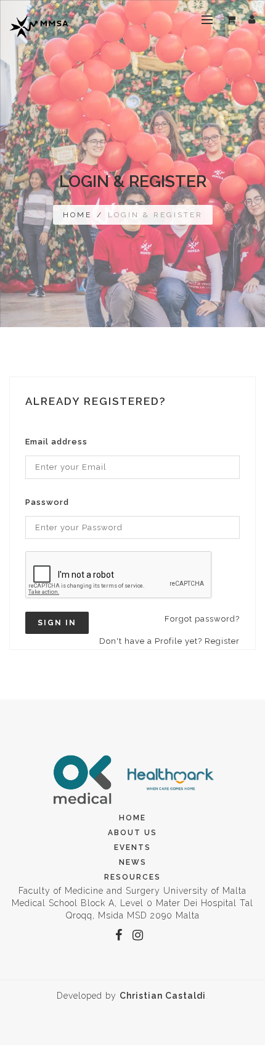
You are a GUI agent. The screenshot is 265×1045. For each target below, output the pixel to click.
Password (47, 502)
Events (132, 847)
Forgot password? (202, 618)
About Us (132, 832)
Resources (132, 877)
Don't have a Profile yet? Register (169, 641)
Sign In (57, 622)
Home (77, 214)
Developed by (131, 996)
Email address (56, 441)
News (133, 862)
